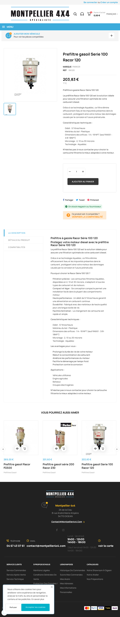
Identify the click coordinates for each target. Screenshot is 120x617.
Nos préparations (95, 579)
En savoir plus (37, 599)
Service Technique (15, 579)
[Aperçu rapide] (17, 449)
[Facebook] (57, 530)
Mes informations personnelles (68, 590)
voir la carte (105, 545)
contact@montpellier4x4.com (66, 521)
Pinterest (94, 200)
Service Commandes (16, 570)
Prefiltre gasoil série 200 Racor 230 (58, 465)
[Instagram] (63, 530)
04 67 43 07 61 (16, 545)
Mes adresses (66, 583)
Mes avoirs (65, 579)
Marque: (67, 66)
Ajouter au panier (83, 181)
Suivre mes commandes (71, 574)
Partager (69, 200)
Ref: (65, 70)
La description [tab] (16, 233)
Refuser (13, 607)
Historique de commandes (72, 570)
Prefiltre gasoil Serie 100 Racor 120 (97, 465)
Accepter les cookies (35, 607)
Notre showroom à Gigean (99, 570)
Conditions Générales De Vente (44, 576)
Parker (76, 66)
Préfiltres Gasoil (10, 472)
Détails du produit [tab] (19, 240)
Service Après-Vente (16, 574)
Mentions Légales (41, 570)
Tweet (82, 200)
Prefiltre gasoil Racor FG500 (17, 465)
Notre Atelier (93, 574)
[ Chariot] (25, 449)
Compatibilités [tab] (16, 247)
